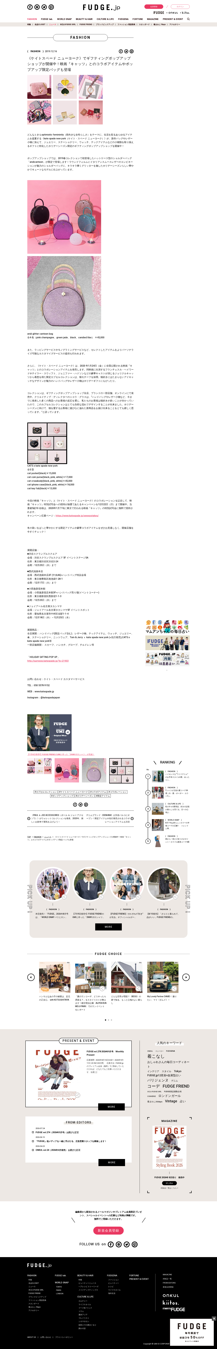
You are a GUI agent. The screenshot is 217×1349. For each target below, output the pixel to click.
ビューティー (113, 1283)
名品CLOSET (40, 24)
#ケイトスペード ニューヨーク (73, 791)
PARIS (58, 1290)
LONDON (59, 1293)
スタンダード (144, 24)
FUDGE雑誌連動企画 (173, 1091)
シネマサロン (84, 1321)
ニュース (52, 24)
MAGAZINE (153, 19)
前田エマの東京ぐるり (87, 1325)
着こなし (156, 1056)
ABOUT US (31, 1337)
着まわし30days (154, 1101)
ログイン (180, 6)
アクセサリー (174, 24)
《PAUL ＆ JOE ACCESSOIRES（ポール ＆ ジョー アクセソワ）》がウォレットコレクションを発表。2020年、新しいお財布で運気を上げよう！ (57, 818)
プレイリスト (84, 1318)
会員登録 (153, 6)
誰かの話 (82, 1328)
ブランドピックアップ (105, 24)
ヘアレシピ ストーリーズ (88, 1286)
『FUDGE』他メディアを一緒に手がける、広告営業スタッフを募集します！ (71, 1141)
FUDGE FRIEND (86, 24)
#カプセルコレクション (46, 791)
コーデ (153, 1086)
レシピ (111, 1286)
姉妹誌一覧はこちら (169, 1188)
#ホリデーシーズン (85, 795)
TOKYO (59, 1287)
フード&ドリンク (85, 1308)
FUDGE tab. (47, 19)
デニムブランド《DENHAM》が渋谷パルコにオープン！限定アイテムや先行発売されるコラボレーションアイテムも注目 (108, 818)
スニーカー (159, 1051)
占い (183, 1101)
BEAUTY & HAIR (84, 19)
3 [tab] (111, 1020)
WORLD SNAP (64, 19)
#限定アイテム (103, 795)
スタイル (166, 1071)
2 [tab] (108, 1020)
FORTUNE (138, 19)
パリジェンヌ (158, 1080)
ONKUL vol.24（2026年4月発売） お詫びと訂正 (58, 1150)
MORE (111, 1107)
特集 (29, 24)
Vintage (171, 1101)
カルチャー (83, 1301)
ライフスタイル (85, 1304)
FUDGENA (123, 19)
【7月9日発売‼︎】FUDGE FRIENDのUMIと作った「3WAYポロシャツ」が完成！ (60, 754)
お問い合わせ (45, 1337)
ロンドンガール (169, 1096)
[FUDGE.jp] (101, 7)
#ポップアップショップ (62, 795)
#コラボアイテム (98, 791)
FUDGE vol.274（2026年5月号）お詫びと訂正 (57, 1132)
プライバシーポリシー (64, 1337)
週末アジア (83, 1314)
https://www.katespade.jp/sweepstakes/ (77, 516)
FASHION (32, 19)
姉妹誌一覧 (167, 1278)
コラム (81, 1311)
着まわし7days (160, 24)
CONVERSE (151, 1096)
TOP (29, 837)
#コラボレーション (117, 791)
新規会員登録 (108, 1230)
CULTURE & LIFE (105, 19)
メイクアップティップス (88, 1290)
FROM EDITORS (169, 1283)
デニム (174, 1080)
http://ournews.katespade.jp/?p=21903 (48, 661)
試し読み (169, 1183)
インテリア (153, 1071)
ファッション (113, 1279)
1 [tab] (105, 1020)
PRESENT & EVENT (173, 19)
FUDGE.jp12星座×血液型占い (164, 1075)
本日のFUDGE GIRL (68, 24)
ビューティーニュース (87, 1283)
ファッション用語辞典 (126, 24)
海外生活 (111, 1293)
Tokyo (177, 1071)
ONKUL (150, 1051)
